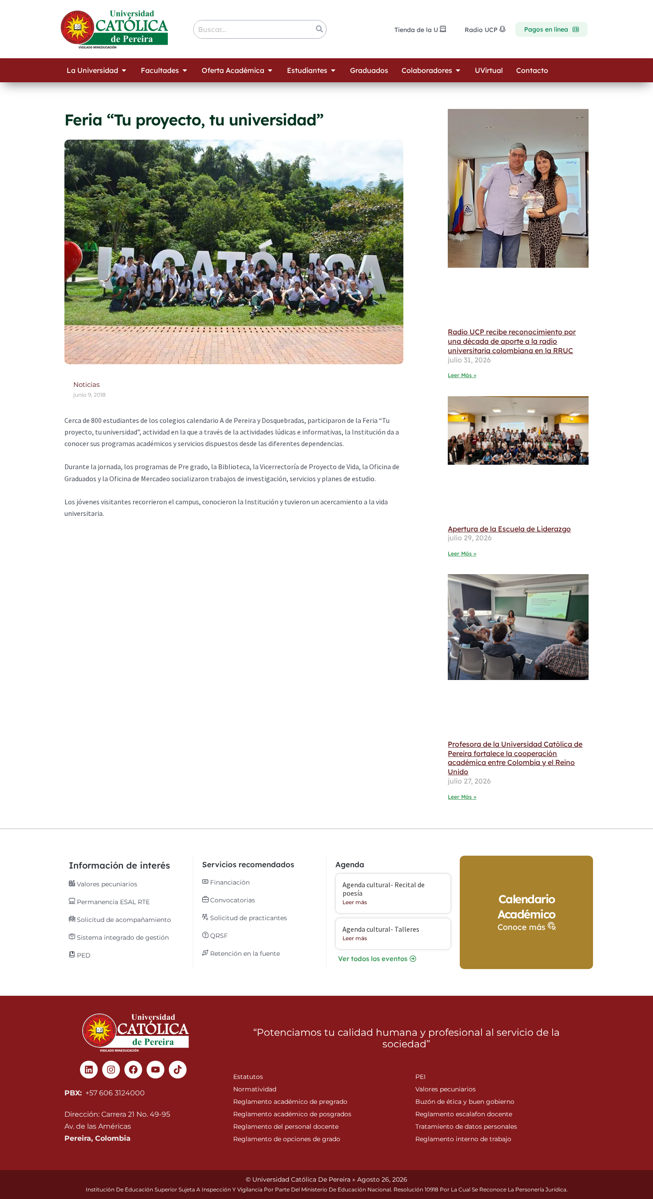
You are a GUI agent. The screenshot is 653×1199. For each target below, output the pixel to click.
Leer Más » (462, 375)
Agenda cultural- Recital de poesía (383, 888)
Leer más (354, 902)
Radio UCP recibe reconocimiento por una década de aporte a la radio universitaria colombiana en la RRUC (512, 341)
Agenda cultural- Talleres (380, 929)
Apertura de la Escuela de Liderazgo (509, 528)
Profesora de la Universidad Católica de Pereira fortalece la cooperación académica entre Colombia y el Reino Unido (515, 758)
